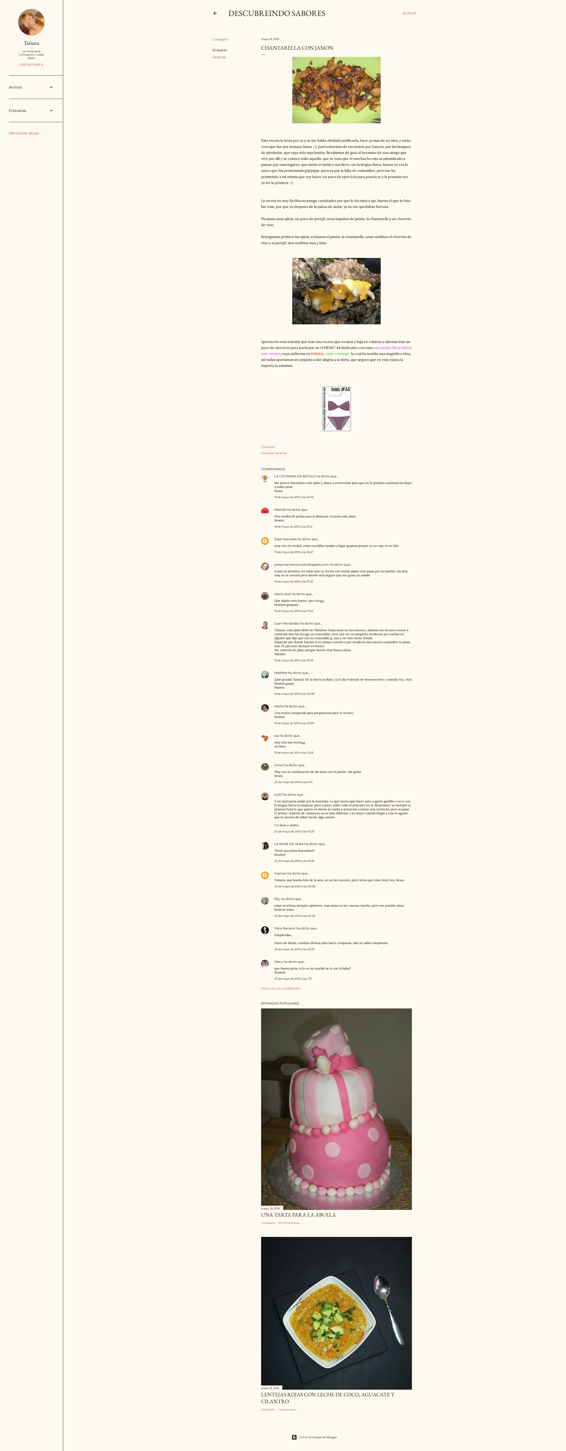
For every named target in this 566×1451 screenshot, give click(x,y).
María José (283, 594)
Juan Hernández (286, 623)
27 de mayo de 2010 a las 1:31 (293, 978)
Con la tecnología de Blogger (318, 1437)
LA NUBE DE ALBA (289, 844)
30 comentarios (288, 1223)
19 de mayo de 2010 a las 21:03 (293, 752)
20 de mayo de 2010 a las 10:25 (294, 831)
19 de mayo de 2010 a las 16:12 (293, 526)
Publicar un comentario (281, 988)
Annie (278, 765)
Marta (278, 706)
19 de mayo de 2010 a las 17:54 (293, 611)
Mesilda (280, 510)
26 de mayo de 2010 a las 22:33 (294, 949)
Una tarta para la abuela (298, 1214)
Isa (276, 736)
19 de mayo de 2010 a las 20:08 (294, 693)
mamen (280, 873)
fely (277, 899)
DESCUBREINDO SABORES (276, 13)
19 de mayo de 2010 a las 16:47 (293, 552)
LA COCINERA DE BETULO (295, 476)
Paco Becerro (284, 928)
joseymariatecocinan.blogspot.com (301, 565)
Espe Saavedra (285, 539)
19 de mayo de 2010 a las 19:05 (293, 660)
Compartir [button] (220, 39)
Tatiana (31, 42)
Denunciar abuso (24, 133)
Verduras (219, 57)
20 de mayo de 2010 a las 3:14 (293, 782)
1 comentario (287, 1409)
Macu (278, 962)
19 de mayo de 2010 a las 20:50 (294, 723)
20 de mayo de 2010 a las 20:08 (294, 886)
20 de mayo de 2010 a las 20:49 (294, 915)
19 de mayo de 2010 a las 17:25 (293, 581)
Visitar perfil (31, 65)
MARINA (280, 673)
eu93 (278, 795)
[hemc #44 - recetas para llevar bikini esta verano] (336, 430)
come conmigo (337, 353)
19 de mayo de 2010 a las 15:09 (293, 497)
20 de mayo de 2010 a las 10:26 (294, 861)
